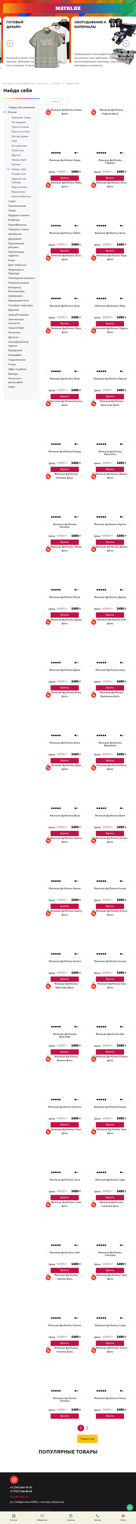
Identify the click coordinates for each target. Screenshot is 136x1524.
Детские (13, 337)
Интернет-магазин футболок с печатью (25, 83)
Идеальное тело (18, 300)
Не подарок (19, 122)
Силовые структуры (20, 305)
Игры (11, 260)
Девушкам (15, 238)
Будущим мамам (18, 215)
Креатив (13, 309)
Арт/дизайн (15, 295)
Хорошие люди (21, 117)
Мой (14, 140)
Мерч (11, 386)
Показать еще (87, 1439)
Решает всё (19, 173)
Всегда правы (20, 136)
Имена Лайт (19, 159)
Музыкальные (17, 205)
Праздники (15, 350)
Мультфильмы (17, 224)
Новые (56, 101)
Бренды (13, 373)
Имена (12, 112)
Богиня (16, 164)
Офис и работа (17, 369)
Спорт (12, 201)
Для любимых (17, 264)
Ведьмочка (19, 191)
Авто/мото (14, 233)
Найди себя (19, 169)
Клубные (14, 219)
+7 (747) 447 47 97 (21, 1487)
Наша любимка (21, 196)
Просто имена (20, 126)
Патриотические (18, 282)
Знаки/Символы (18, 314)
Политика (14, 332)
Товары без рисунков (21, 107)
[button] (10, 43)
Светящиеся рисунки (21, 277)
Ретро (12, 364)
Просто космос (21, 131)
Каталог (56, 83)
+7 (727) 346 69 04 (21, 1491)
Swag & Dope (16, 327)
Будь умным (19, 186)
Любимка (18, 150)
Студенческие (17, 359)
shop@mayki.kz (19, 1496)
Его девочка (19, 145)
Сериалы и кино (18, 229)
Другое (16, 154)
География (14, 354)
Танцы (12, 210)
